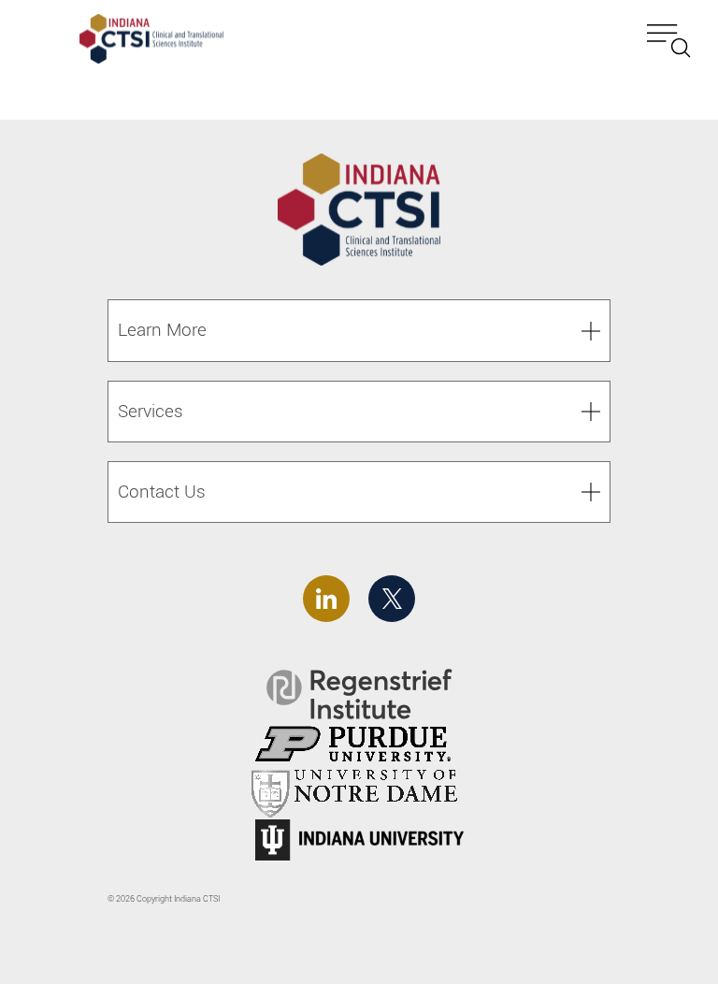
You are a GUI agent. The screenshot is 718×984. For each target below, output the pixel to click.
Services (150, 411)
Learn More (162, 329)
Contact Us (162, 491)
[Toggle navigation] (669, 41)
